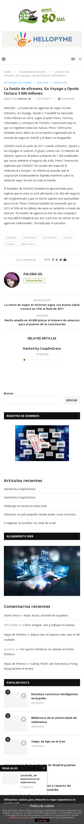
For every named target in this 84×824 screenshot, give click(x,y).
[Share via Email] (64, 260)
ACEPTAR (42, 820)
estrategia (29, 237)
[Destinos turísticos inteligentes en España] (15, 700)
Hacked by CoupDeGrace (42, 348)
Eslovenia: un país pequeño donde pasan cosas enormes (40, 514)
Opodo (10, 244)
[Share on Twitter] (56, 260)
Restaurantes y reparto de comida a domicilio (51, 788)
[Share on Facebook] (53, 260)
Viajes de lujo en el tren (48, 741)
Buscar (8, 393)
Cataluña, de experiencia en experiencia (30, 779)
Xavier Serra (11, 615)
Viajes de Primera (15, 634)
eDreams (11, 237)
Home (7, 71)
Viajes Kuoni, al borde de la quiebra (46, 615)
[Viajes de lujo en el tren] (15, 747)
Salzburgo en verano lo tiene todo (25, 506)
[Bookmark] (80, 59)
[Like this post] (48, 260)
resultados (28, 244)
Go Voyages (49, 237)
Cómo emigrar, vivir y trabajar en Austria (48, 625)
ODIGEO (67, 237)
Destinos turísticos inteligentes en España (54, 696)
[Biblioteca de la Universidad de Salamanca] (15, 723)
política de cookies (19, 817)
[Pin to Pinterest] (61, 260)
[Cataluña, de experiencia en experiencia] (10, 779)
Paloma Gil (24, 98)
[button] (7, 353)
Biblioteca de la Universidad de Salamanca (54, 720)
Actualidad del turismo (32, 71)
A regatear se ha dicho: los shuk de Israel (30, 523)
